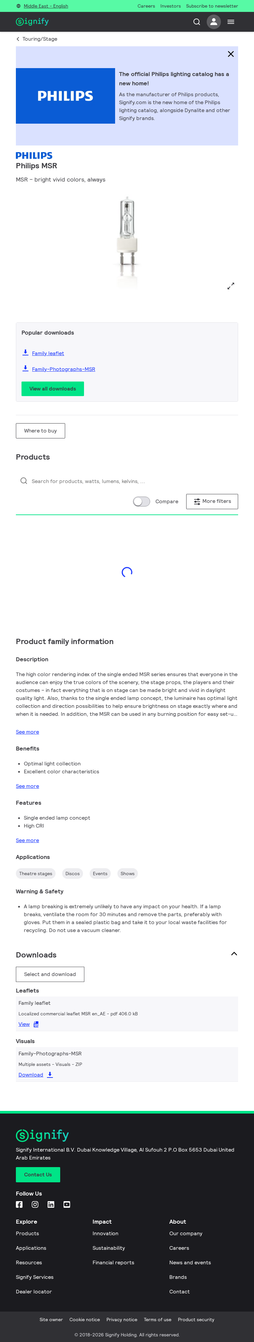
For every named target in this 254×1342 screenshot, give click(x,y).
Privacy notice (121, 1319)
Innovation (105, 1233)
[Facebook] (20, 1205)
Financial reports (113, 1262)
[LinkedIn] (52, 1205)
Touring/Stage (39, 38)
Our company (185, 1233)
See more (27, 731)
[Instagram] (36, 1205)
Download (31, 1074)
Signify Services (35, 1277)
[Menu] (231, 22)
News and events (190, 1262)
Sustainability (109, 1247)
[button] (23, 252)
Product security (196, 1319)
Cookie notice (84, 1319)
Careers (179, 1247)
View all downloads (52, 388)
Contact (179, 1291)
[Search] (197, 22)
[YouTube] (67, 1205)
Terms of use (157, 1319)
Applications (31, 1247)
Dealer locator (34, 1291)
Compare (166, 501)
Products (27, 1233)
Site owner (51, 1319)
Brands (178, 1277)
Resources (29, 1262)
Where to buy (40, 430)
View (24, 1024)
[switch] (141, 502)
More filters (216, 501)
